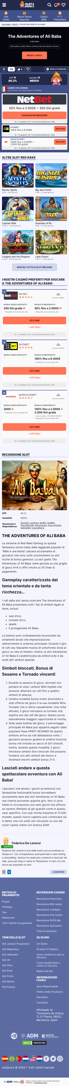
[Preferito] (28, 69)
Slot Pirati (7, 970)
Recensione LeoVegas (48, 909)
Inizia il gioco (34, 55)
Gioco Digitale (54, 525)
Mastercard (8, 917)
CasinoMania (38, 527)
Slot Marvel (8, 981)
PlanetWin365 (27, 525)
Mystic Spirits (9, 189)
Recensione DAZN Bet (49, 920)
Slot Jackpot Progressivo (15, 943)
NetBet (43, 522)
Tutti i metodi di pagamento (17, 923)
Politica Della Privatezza (50, 991)
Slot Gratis (6, 18)
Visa (4, 912)
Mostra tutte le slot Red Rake (34, 267)
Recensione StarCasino (49, 925)
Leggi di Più (58, 872)
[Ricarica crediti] (11, 69)
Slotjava (6, 24)
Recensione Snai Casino (49, 914)
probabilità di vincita (40, 1082)
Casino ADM (44, 18)
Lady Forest (41, 256)
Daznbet (25, 522)
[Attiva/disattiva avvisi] (49, 5)
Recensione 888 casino (49, 904)
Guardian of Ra (43, 223)
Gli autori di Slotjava (47, 949)
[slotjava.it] (27, 5)
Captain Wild (9, 223)
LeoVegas (34, 522)
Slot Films (7, 965)
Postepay (7, 906)
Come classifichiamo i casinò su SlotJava (48, 964)
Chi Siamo (42, 943)
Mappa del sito (45, 971)
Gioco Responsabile (47, 986)
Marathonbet (41, 525)
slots (15, 24)
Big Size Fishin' (43, 189)
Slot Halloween (10, 954)
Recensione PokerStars (49, 898)
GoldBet (51, 522)
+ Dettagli (34, 327)
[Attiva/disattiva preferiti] (63, 5)
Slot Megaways (10, 949)
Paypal (6, 901)
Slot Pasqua (8, 986)
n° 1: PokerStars (60, 18)
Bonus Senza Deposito (24, 18)
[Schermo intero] (4, 69)
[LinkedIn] (9, 872)
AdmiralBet (26, 527)
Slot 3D (6, 959)
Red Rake (35, 41)
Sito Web (60, 129)
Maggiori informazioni (34, 115)
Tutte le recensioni (46, 931)
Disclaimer (42, 997)
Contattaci (42, 1002)
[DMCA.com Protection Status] (34, 1042)
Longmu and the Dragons (16, 256)
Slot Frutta (7, 976)
